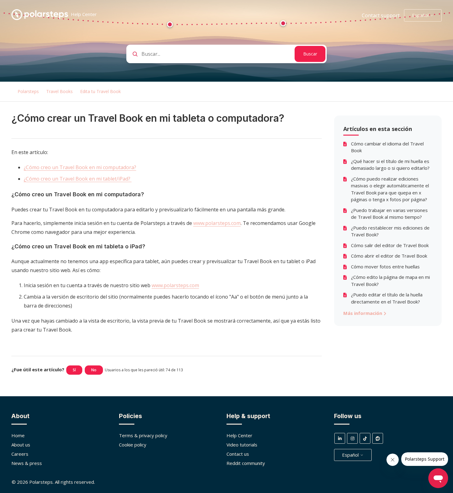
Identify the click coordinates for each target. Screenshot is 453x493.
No (93, 370)
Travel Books (59, 91)
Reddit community (245, 463)
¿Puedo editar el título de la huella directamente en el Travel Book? (386, 298)
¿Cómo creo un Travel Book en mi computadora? (80, 167)
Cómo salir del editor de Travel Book (390, 245)
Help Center (239, 435)
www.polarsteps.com (217, 223)
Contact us (237, 454)
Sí (74, 370)
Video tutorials (241, 445)
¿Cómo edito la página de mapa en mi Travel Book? (390, 280)
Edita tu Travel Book (100, 91)
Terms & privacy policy (143, 435)
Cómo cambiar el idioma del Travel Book (387, 147)
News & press (26, 463)
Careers (19, 454)
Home (18, 435)
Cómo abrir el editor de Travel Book (389, 256)
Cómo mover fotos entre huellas (385, 266)
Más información (363, 313)
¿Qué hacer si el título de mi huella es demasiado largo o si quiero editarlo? (390, 164)
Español (421, 15)
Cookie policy (132, 445)
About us (20, 445)
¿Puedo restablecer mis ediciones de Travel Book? (390, 231)
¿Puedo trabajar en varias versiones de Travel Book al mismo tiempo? (389, 213)
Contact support (381, 15)
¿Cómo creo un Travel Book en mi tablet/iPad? (78, 178)
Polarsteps (28, 91)
